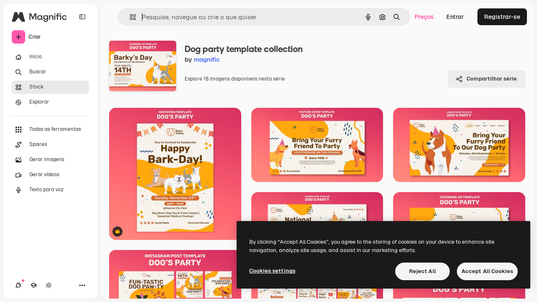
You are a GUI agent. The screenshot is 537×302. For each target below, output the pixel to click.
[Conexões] (18, 285)
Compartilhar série (492, 78)
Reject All (422, 271)
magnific (207, 59)
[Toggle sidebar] (82, 16)
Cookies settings (272, 270)
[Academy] (33, 285)
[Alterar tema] (48, 285)
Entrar (455, 17)
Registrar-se (502, 17)
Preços (424, 17)
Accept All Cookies (487, 271)
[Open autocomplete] (129, 17)
